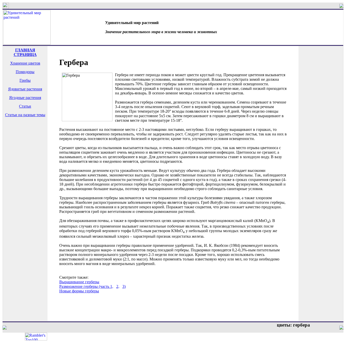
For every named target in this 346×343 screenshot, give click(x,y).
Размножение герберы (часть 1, (86, 286)
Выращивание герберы (79, 282)
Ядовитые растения (25, 89)
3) (124, 286)
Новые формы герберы (79, 291)
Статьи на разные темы (25, 115)
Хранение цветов (25, 63)
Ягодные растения (25, 97)
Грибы (25, 80)
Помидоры (25, 72)
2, (117, 286)
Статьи (25, 106)
